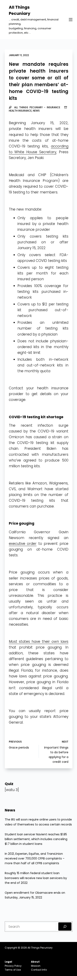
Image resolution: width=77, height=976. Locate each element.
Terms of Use (13, 969)
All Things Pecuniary (40, 947)
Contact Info (39, 969)
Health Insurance (20, 110)
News (36, 110)
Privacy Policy (13, 966)
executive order (23, 543)
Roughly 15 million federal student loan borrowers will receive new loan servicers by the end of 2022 (36, 878)
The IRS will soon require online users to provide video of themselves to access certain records (38, 821)
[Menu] (70, 19)
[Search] (64, 926)
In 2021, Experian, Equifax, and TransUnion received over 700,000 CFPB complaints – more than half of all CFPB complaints (34, 858)
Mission (35, 966)
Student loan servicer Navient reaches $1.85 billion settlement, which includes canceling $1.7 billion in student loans (36, 839)
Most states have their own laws (38, 641)
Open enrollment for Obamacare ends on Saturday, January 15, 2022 (35, 895)
